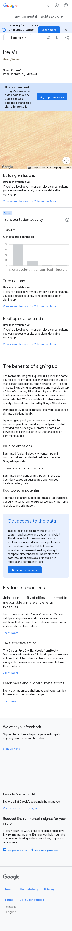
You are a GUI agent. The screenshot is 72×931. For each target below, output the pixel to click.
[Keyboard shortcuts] (29, 167)
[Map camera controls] (66, 160)
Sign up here (11, 748)
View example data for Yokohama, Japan (30, 201)
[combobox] (19, 37)
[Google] (11, 877)
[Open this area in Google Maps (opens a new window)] (7, 166)
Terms (68, 167)
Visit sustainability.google (20, 808)
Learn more (10, 632)
